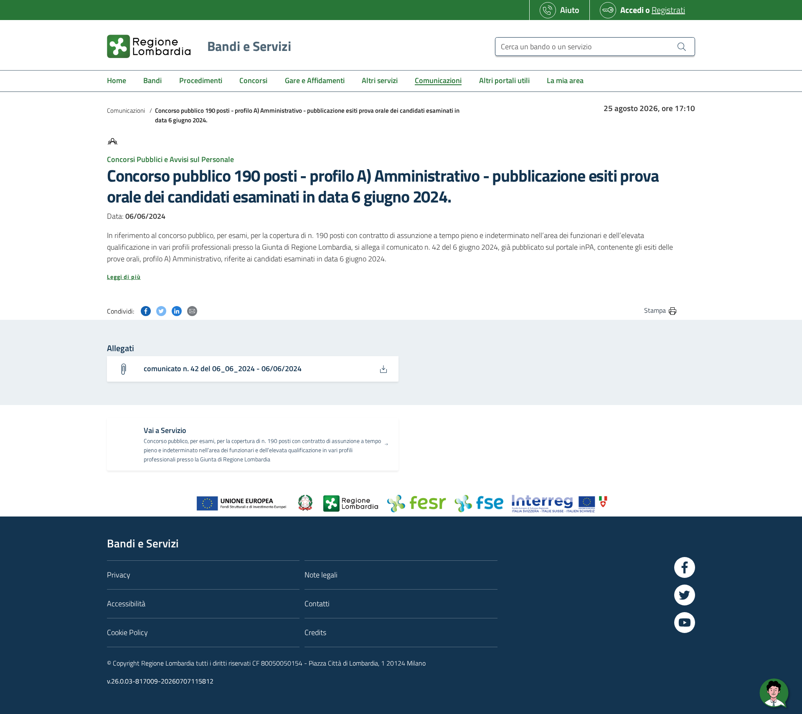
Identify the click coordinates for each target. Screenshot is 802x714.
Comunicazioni (126, 110)
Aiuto (569, 9)
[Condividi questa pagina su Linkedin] (177, 310)
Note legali (321, 574)
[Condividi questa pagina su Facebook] (146, 310)
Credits (315, 632)
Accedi (632, 9)
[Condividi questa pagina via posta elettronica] (192, 310)
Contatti (317, 603)
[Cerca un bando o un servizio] (681, 46)
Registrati (668, 9)
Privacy (118, 574)
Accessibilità (126, 603)
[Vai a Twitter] (684, 595)
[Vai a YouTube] (684, 622)
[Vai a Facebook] (684, 567)
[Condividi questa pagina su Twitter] (161, 310)
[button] (392, 276)
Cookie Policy (127, 632)
